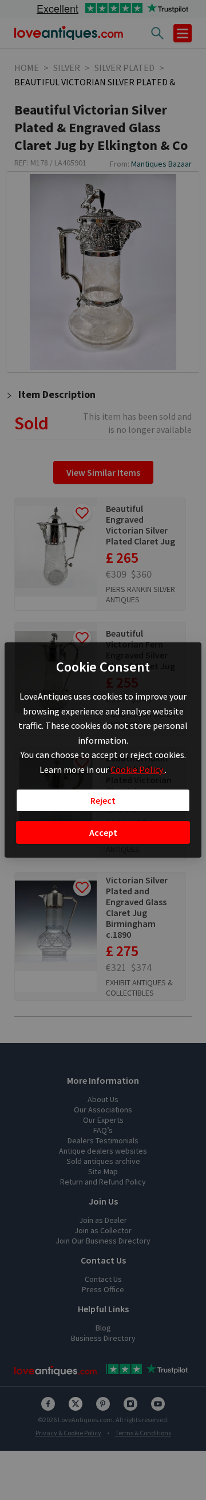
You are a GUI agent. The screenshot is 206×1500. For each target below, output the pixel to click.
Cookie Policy (137, 769)
